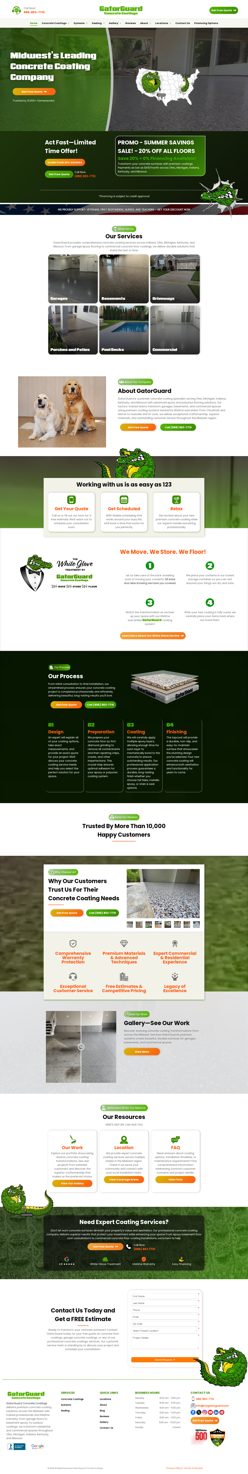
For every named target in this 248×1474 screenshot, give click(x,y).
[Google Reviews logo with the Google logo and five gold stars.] (37, 1446)
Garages (59, 298)
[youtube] (210, 1413)
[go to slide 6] (177, 924)
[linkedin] (216, 1413)
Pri (167, 1468)
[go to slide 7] (187, 924)
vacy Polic (175, 1468)
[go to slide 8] (196, 924)
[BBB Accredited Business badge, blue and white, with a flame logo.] (17, 1446)
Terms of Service (193, 1468)
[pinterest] (221, 1413)
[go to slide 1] (130, 924)
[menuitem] (34, 23)
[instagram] (204, 1413)
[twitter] (198, 1413)
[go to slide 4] (158, 924)
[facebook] (193, 1413)
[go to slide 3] (148, 924)
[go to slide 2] (139, 924)
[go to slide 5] (167, 924)
